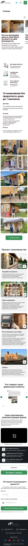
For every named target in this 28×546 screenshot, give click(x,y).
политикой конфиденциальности (18, 511)
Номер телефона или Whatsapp (9, 499)
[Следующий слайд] (27, 397)
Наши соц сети (14, 537)
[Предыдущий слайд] (1, 397)
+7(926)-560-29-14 (8, 529)
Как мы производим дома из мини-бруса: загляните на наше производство (10, 38)
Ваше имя (3, 491)
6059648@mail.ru (23, 529)
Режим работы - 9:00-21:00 (15, 533)
